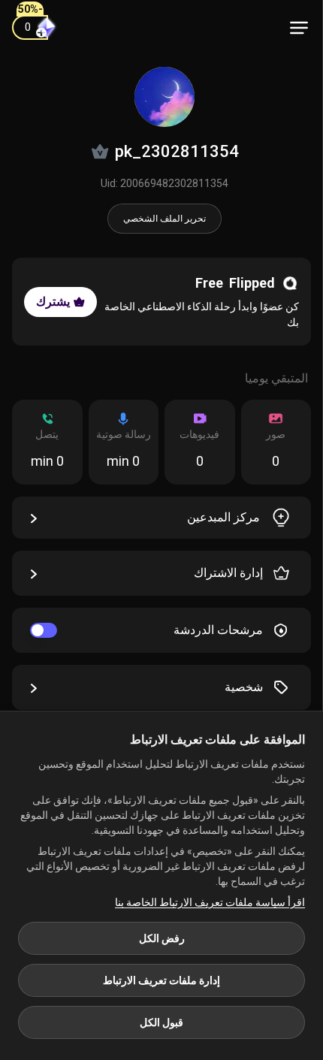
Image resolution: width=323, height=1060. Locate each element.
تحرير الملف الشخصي (164, 218)
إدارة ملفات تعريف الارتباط (161, 980)
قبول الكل (161, 1022)
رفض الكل (162, 938)
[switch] (43, 630)
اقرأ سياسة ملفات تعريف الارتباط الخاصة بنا (210, 902)
